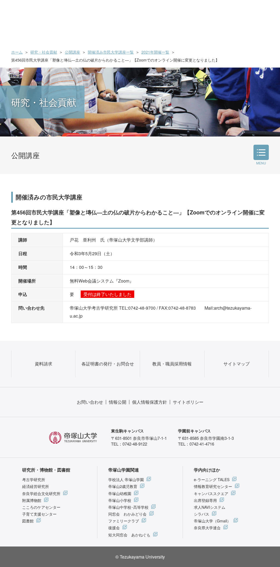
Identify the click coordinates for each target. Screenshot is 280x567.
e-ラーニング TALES (211, 479)
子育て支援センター (39, 514)
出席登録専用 (205, 500)
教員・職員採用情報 (172, 363)
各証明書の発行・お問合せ (107, 363)
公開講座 (72, 52)
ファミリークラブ (123, 521)
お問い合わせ (90, 402)
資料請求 (43, 363)
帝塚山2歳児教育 (122, 486)
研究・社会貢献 (43, 52)
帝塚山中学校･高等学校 (128, 507)
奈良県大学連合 (207, 527)
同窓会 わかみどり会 (127, 514)
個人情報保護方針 (149, 402)
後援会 (114, 527)
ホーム (17, 52)
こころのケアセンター (41, 507)
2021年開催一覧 (155, 52)
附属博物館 (31, 500)
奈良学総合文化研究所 (41, 493)
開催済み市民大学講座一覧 (111, 52)
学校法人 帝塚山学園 (126, 479)
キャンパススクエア (211, 493)
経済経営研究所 (35, 486)
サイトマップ (236, 363)
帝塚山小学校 (119, 500)
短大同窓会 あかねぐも (129, 534)
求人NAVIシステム (209, 507)
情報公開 (117, 402)
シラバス (201, 514)
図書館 (28, 521)
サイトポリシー (188, 402)
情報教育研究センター (213, 486)
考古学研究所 (33, 479)
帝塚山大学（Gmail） (212, 521)
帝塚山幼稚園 (119, 493)
